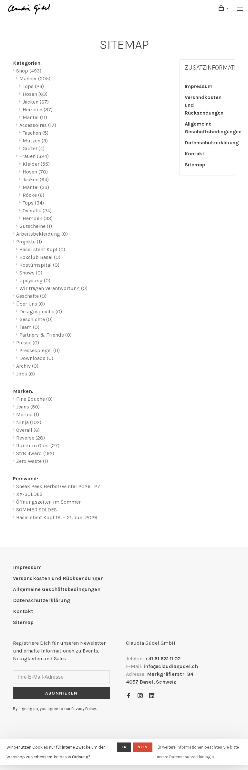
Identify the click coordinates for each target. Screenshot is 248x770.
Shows (30, 273)
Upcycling (34, 280)
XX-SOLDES (29, 494)
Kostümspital (39, 265)
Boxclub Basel (39, 257)
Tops (33, 86)
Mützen (35, 141)
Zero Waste (32, 461)
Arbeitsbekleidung (42, 234)
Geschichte (36, 319)
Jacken (36, 102)
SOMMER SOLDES (36, 510)
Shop (28, 71)
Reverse (30, 438)
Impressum (198, 86)
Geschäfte (31, 296)
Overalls (37, 210)
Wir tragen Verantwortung (53, 288)
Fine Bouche (34, 399)
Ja (124, 747)
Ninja (28, 422)
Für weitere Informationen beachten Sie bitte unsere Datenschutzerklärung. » (197, 752)
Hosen (35, 94)
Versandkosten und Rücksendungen (204, 105)
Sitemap (195, 165)
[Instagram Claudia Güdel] (140, 696)
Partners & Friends (45, 335)
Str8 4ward (35, 453)
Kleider (36, 164)
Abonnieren (61, 693)
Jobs (25, 374)
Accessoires (37, 125)
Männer (34, 78)
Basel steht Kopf (42, 249)
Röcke (33, 195)
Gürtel (34, 148)
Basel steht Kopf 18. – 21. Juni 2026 (56, 517)
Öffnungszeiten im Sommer (48, 502)
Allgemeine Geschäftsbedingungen (213, 128)
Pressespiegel (39, 350)
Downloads (36, 358)
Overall (28, 430)
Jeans (28, 407)
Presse (27, 343)
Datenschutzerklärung (212, 142)
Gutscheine (35, 226)
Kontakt (194, 154)
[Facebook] (128, 696)
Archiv (27, 366)
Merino (27, 414)
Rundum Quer (37, 445)
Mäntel (35, 117)
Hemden (38, 109)
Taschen (35, 133)
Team (29, 327)
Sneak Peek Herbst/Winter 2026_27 (58, 486)
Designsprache (40, 311)
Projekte (29, 242)
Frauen (34, 156)
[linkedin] (151, 696)
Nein (143, 747)
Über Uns (30, 304)
